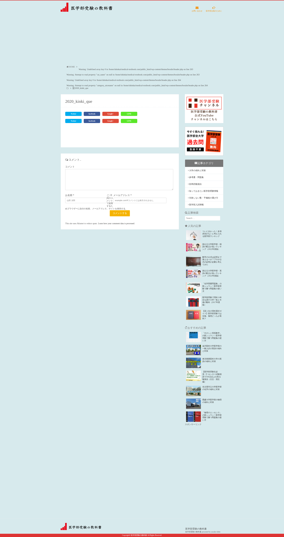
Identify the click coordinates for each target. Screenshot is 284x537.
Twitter (73, 114)
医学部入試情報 (196, 205)
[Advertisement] (142, 41)
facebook (92, 114)
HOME (72, 67)
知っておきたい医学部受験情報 (203, 191)
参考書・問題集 (196, 177)
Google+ (110, 114)
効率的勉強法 (195, 184)
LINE (129, 114)
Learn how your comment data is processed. (116, 223)
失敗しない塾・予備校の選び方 (203, 198)
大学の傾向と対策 (197, 170)
